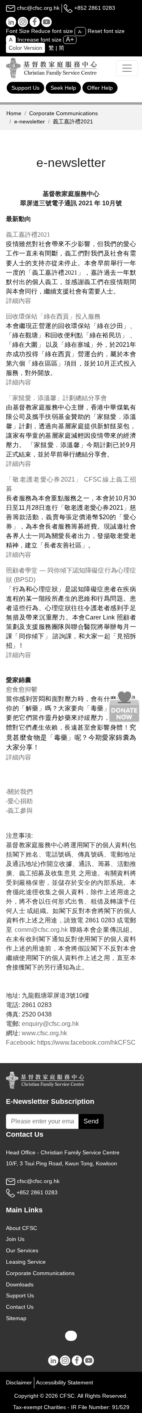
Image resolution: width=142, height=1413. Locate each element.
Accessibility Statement (64, 1382)
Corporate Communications (63, 113)
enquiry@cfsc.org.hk (50, 1023)
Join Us (15, 1239)
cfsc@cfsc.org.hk (37, 8)
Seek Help (63, 88)
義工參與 (20, 810)
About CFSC (21, 1228)
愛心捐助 (20, 801)
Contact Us (20, 1307)
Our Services (22, 1250)
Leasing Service (26, 1262)
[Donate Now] (124, 706)
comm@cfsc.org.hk (41, 929)
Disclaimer (19, 1382)
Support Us (25, 88)
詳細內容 (18, 300)
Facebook (20, 1042)
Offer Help (100, 88)
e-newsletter (29, 121)
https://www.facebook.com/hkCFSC (86, 1042)
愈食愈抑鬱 (21, 689)
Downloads (20, 1284)
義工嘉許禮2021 (28, 234)
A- (80, 31)
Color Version (25, 48)
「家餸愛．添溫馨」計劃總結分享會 (56, 398)
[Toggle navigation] (127, 68)
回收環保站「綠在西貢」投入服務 (54, 316)
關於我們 (20, 791)
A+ (70, 39)
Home (13, 113)
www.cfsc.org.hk (44, 1033)
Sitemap (16, 1318)
